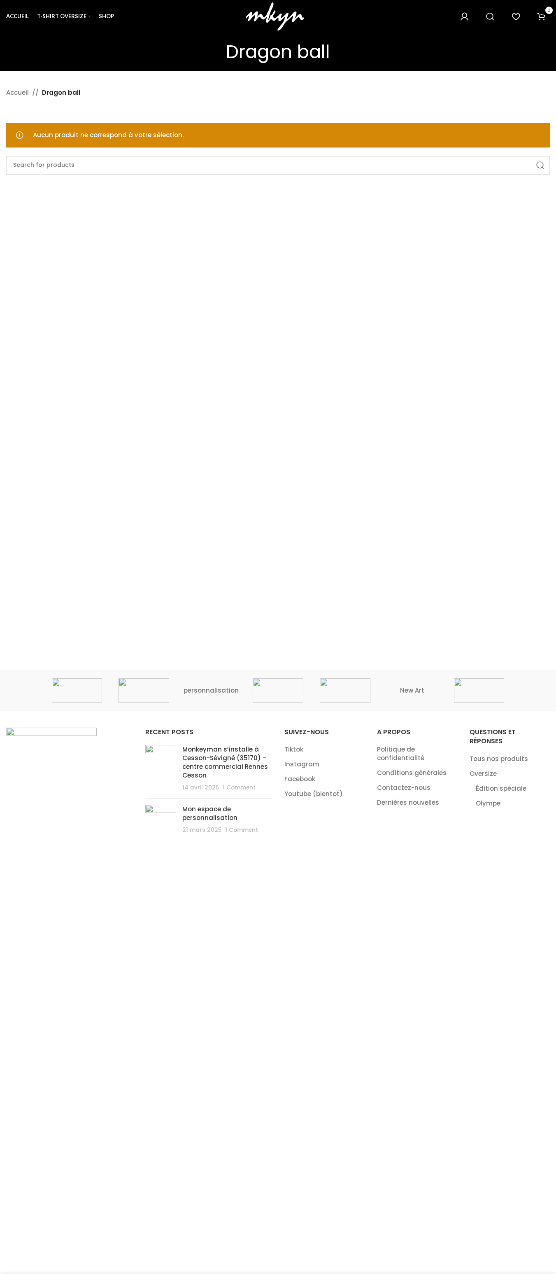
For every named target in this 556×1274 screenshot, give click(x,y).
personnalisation (211, 690)
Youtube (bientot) (313, 793)
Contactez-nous (403, 787)
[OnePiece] (278, 690)
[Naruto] (479, 690)
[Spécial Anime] (77, 690)
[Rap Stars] (143, 690)
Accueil (17, 92)
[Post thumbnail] (160, 768)
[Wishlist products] (515, 16)
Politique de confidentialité (400, 753)
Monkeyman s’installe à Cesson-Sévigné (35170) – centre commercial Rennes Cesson (225, 762)
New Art (412, 690)
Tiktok (293, 749)
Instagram (301, 764)
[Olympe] (345, 690)
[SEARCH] (540, 165)
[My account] (464, 16)
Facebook (299, 779)
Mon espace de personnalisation (209, 813)
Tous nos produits (499, 758)
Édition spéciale (501, 788)
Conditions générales (412, 772)
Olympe (488, 803)
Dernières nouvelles (408, 802)
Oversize (483, 773)
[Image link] (51, 1036)
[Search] (490, 16)
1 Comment (239, 788)
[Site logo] (278, 16)
